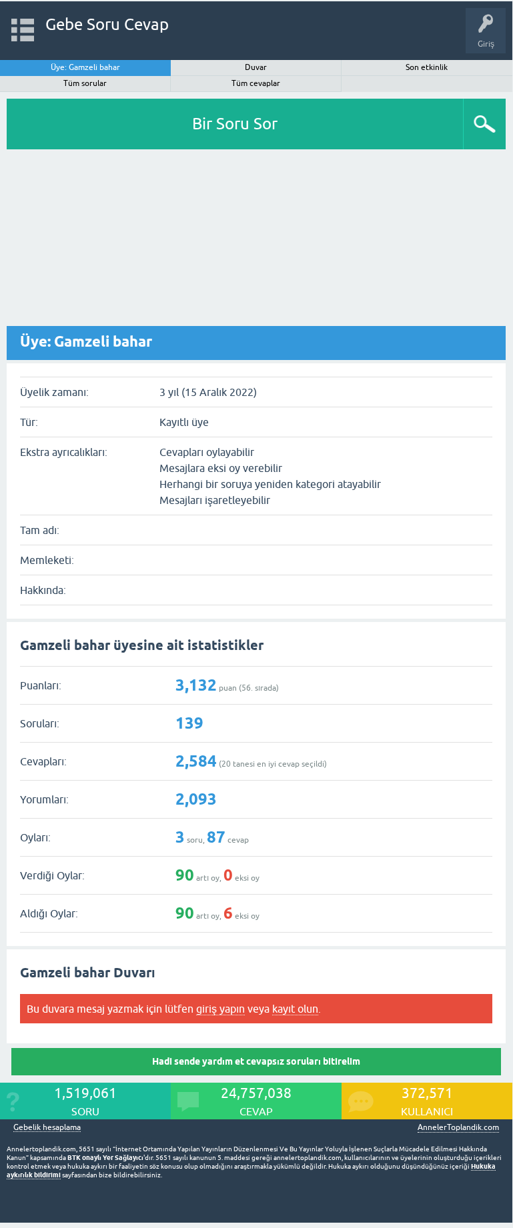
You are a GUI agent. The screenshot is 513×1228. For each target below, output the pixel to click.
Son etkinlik (427, 67)
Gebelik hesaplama (47, 1127)
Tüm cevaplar (255, 83)
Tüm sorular (85, 83)
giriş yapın (220, 1009)
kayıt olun (295, 1009)
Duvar (256, 67)
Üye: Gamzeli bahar (85, 67)
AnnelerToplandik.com (458, 1127)
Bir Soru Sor (235, 124)
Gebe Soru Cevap (107, 24)
